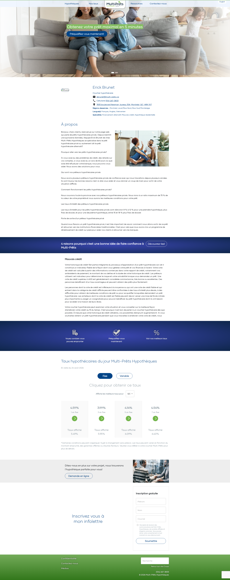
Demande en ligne (78, 475)
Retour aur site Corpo (160, 566)
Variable (124, 375)
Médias (65, 568)
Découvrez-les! (156, 243)
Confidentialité (68, 558)
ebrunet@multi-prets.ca (108, 97)
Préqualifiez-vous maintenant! (87, 33)
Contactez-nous (158, 3)
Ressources (136, 3)
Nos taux (93, 3)
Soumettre (151, 540)
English (222, 2)
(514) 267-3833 (112, 100)
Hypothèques (72, 3)
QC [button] (128, 394)
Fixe (105, 375)
